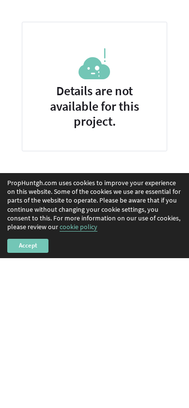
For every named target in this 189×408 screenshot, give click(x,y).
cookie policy (78, 226)
